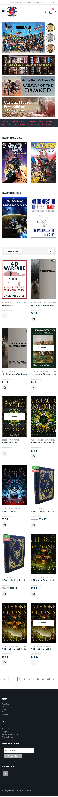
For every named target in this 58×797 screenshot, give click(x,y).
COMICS (5, 121)
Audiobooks (6, 371)
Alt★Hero (14, 121)
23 (43, 678)
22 (38, 678)
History (21, 371)
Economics (43, 218)
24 (48, 678)
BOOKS (15, 124)
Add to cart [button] (24, 180)
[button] (4, 11)
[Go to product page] (43, 279)
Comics (18, 163)
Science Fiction (22, 218)
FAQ (3, 726)
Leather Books (36, 509)
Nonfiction (12, 303)
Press (4, 709)
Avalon (22, 121)
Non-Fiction (32, 124)
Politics (20, 303)
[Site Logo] (12, 11)
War (25, 303)
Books (7, 218)
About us (5, 704)
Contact (5, 715)
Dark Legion (32, 121)
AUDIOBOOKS (46, 124)
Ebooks (39, 303)
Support (5, 731)
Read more (4, 315)
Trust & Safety (8, 729)
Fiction (22, 124)
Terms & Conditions (10, 734)
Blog (4, 712)
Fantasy (10, 440)
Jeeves (41, 121)
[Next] (54, 679)
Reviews (5, 706)
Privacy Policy (7, 737)
